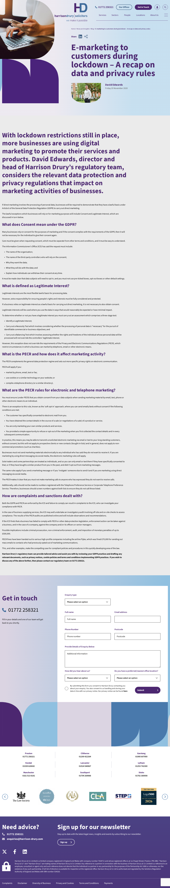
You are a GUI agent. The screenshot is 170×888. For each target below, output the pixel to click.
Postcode (118, 629)
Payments (108, 883)
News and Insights (83, 29)
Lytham (141, 763)
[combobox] (87, 602)
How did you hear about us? (77, 671)
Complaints (7, 883)
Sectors (115, 15)
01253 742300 (141, 766)
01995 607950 (141, 756)
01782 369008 (141, 775)
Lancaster (84, 763)
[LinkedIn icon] (80, 37)
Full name (69, 612)
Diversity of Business (41, 883)
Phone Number (71, 629)
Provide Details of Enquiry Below (79, 646)
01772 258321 (23, 610)
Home (73, 29)
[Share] (86, 37)
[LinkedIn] (25, 851)
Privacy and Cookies (65, 883)
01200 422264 (85, 756)
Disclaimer (22, 883)
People (127, 15)
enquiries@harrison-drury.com (25, 839)
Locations (140, 15)
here (125, 691)
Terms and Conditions (89, 883)
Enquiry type (70, 594)
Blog (92, 29)
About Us (154, 15)
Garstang (141, 753)
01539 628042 (29, 766)
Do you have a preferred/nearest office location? (136, 671)
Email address (120, 612)
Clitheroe (85, 753)
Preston (28, 753)
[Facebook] (15, 851)
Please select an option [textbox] (77, 601)
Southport (85, 772)
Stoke (141, 772)
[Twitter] (6, 851)
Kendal (28, 763)
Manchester (28, 772)
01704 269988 (85, 775)
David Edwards (114, 85)
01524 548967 (85, 766)
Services (102, 15)
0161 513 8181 (28, 775)
